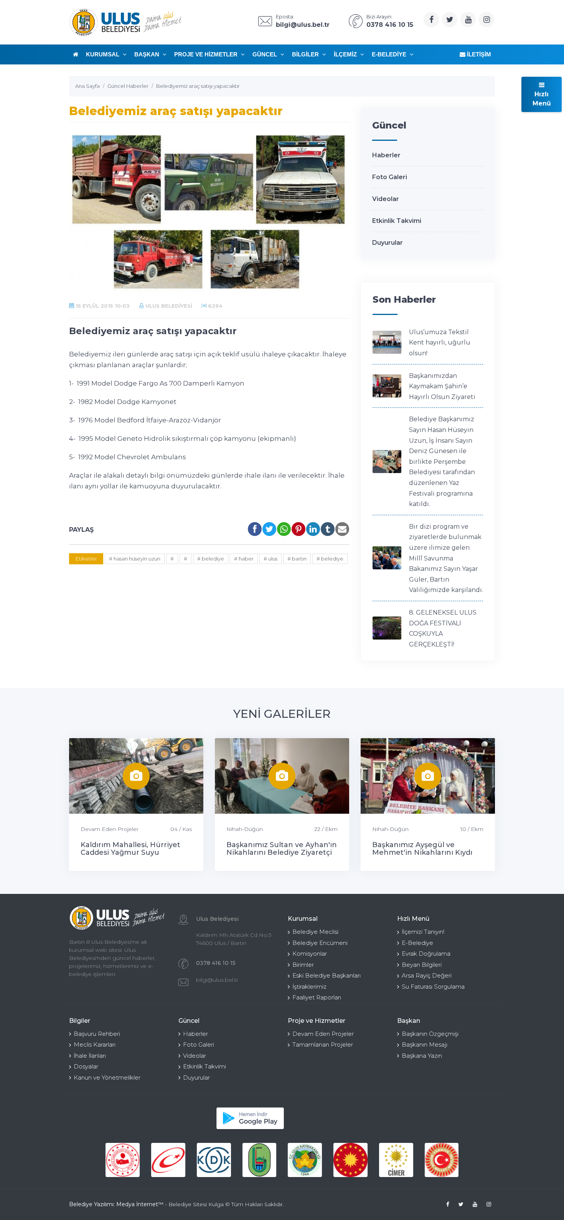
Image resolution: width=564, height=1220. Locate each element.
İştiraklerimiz (309, 986)
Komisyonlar (309, 953)
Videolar (385, 199)
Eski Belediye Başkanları (326, 975)
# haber (244, 559)
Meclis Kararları (94, 1044)
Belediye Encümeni (320, 942)
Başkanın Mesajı (424, 1044)
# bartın (297, 559)
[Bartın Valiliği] (259, 1160)
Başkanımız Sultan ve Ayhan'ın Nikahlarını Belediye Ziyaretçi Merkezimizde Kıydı (281, 852)
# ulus (270, 559)
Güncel (265, 54)
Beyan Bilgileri (422, 964)
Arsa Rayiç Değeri (427, 975)
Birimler (303, 964)
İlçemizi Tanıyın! (423, 931)
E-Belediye (390, 54)
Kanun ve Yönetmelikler (107, 1077)
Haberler (386, 155)
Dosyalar (86, 1066)
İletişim (478, 54)
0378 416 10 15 (216, 963)
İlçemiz (346, 54)
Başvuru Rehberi (97, 1033)
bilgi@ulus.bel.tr (217, 979)
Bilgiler (306, 54)
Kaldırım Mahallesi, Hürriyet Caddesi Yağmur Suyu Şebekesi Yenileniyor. (130, 852)
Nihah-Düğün (244, 829)
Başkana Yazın (422, 1055)
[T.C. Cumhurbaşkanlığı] (350, 1160)
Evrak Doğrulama (426, 953)
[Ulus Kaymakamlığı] (305, 1160)
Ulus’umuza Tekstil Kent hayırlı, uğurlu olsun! (439, 342)
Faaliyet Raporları (316, 997)
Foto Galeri (389, 177)
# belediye (210, 559)
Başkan (147, 54)
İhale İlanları (90, 1055)
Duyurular (387, 242)
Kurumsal (103, 54)
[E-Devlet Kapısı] (168, 1160)
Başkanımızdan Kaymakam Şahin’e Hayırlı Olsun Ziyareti (442, 386)
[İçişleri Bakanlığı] (123, 1160)
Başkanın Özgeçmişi (430, 1033)
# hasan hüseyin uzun (134, 559)
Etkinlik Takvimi (396, 220)
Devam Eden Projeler (110, 829)
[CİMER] (396, 1160)
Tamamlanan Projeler (322, 1044)
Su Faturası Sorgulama (433, 986)
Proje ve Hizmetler (206, 54)
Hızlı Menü (542, 99)
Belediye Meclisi (315, 931)
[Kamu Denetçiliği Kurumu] (214, 1160)
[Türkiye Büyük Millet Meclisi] (442, 1160)
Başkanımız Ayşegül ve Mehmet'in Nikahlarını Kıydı (422, 849)
